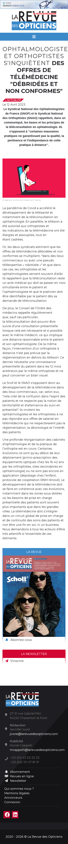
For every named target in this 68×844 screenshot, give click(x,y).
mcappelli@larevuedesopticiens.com (37, 750)
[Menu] (34, 37)
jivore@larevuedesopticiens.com (34, 734)
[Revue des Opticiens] (34, 21)
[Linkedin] (15, 814)
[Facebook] (6, 814)
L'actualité (13, 100)
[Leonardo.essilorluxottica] (34, 4)
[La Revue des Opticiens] (22, 699)
